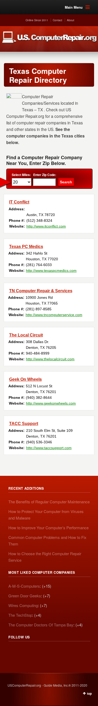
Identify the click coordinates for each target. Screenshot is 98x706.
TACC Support (23, 423)
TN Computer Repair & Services (40, 291)
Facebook (35, 651)
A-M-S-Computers (24, 586)
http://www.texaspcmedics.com (51, 270)
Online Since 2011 (37, 20)
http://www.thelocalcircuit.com (50, 359)
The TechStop (20, 615)
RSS (12, 651)
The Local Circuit (26, 335)
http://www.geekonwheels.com (51, 403)
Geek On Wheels (25, 379)
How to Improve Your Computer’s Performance (48, 527)
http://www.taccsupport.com (49, 448)
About (70, 20)
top (89, 693)
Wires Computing (23, 605)
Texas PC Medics (26, 246)
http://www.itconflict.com (46, 226)
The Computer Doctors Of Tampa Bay (40, 624)
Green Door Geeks (24, 595)
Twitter (24, 651)
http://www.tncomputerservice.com (54, 315)
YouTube (47, 651)
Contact (57, 20)
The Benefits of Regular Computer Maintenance (49, 501)
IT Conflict (19, 202)
